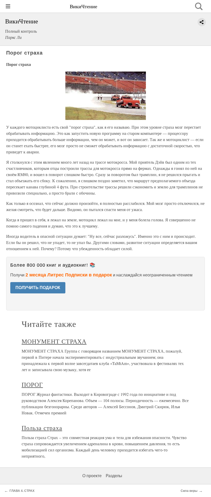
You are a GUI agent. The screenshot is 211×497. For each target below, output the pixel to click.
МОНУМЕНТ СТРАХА (54, 341)
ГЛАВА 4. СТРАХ (22, 491)
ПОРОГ (32, 384)
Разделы (114, 476)
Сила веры (189, 491)
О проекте (92, 476)
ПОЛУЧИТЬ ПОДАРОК (37, 287)
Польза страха (42, 428)
